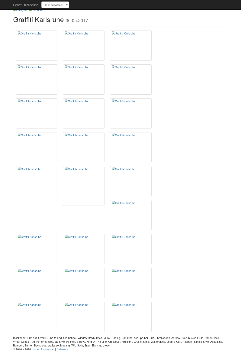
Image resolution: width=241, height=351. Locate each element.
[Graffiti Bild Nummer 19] (131, 249)
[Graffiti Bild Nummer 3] (131, 45)
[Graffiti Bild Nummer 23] (36, 317)
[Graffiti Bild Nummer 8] (84, 113)
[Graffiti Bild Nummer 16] (131, 215)
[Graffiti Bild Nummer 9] (131, 113)
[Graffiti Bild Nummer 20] (36, 283)
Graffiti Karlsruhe (26, 4)
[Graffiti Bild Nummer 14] (84, 186)
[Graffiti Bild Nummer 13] (36, 181)
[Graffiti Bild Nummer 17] (36, 249)
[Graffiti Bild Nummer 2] (84, 45)
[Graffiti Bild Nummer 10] (36, 147)
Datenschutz (64, 349)
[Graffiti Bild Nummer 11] (84, 147)
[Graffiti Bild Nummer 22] (131, 283)
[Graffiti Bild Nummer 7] (36, 113)
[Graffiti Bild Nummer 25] (131, 317)
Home (35, 349)
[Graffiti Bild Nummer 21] (84, 283)
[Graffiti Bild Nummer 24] (84, 317)
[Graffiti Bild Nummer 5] (84, 79)
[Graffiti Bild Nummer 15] (131, 181)
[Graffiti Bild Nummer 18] (84, 249)
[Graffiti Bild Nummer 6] (131, 79)
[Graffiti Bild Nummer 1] (36, 45)
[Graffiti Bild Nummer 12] (131, 147)
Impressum (47, 349)
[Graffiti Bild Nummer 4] (36, 79)
